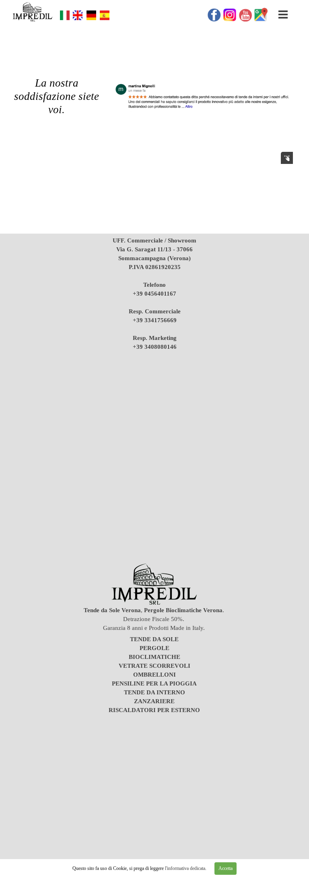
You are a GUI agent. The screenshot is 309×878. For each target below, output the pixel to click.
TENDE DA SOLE (154, 639)
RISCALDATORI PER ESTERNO (154, 710)
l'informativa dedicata (184, 868)
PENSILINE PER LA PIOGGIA (154, 683)
